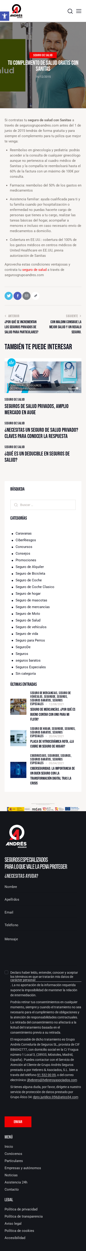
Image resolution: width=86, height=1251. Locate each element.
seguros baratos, (41, 700)
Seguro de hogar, (41, 729)
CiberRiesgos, (39, 756)
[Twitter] (9, 296)
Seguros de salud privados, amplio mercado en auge (37, 409)
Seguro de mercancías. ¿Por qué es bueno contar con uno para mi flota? (52, 714)
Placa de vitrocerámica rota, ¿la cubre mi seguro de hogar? (52, 744)
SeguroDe (23, 647)
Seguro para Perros (30, 640)
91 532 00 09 (46, 1075)
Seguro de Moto (28, 614)
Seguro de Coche (29, 580)
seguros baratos (28, 660)
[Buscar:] (43, 505)
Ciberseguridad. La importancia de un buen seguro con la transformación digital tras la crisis (52, 776)
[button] (78, 11)
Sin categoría (26, 673)
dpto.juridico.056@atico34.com (55, 1097)
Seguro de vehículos (31, 627)
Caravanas (24, 533)
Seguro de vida (27, 634)
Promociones (26, 560)
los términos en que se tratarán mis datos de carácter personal (41, 978)
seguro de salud (34, 270)
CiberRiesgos (26, 540)
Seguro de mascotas (31, 600)
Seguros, (62, 697)
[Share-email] (26, 296)
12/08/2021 (56, 704)
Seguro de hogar (28, 593)
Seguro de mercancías (33, 607)
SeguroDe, (50, 697)
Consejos (23, 553)
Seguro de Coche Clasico (35, 587)
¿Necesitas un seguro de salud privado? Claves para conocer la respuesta (41, 433)
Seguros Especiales (31, 667)
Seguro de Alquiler (30, 567)
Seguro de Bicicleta (30, 573)
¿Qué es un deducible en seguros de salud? (37, 456)
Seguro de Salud (43, 55)
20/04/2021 (56, 736)
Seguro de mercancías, (44, 693)
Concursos (24, 547)
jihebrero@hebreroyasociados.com (52, 1080)
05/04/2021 (56, 763)
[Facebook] (18, 296)
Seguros (22, 654)
